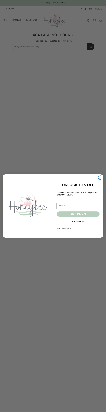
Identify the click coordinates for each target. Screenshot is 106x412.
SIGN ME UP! (78, 214)
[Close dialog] (100, 178)
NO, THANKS (78, 222)
